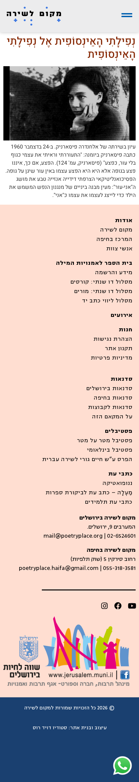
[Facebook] (118, 606)
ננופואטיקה (118, 483)
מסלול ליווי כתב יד (107, 301)
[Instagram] (104, 606)
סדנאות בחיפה (113, 398)
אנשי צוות (119, 249)
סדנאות (122, 379)
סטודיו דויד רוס (50, 727)
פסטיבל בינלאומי (110, 450)
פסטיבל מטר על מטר (105, 441)
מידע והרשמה (114, 273)
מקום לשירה (116, 230)
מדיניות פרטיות (112, 358)
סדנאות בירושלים (109, 388)
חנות (126, 330)
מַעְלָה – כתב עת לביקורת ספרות (89, 493)
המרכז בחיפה (114, 239)
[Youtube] (132, 606)
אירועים (122, 315)
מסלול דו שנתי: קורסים (102, 282)
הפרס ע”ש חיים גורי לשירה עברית (87, 459)
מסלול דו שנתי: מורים (103, 291)
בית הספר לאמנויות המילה (94, 263)
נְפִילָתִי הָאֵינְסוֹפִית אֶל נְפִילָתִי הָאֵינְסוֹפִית (71, 47)
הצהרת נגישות (113, 339)
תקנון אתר (119, 348)
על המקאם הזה (112, 417)
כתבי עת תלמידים (109, 502)
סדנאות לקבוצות (110, 407)
